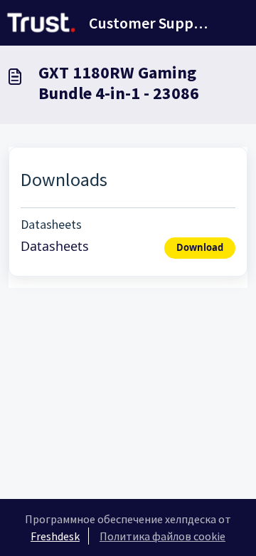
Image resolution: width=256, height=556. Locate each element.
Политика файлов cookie (162, 536)
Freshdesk (55, 536)
